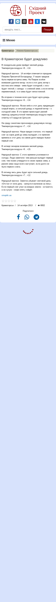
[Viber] (27, 218)
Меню (10, 40)
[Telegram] (36, 218)
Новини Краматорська (27, 50)
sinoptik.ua (7, 195)
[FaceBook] (19, 218)
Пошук (47, 29)
